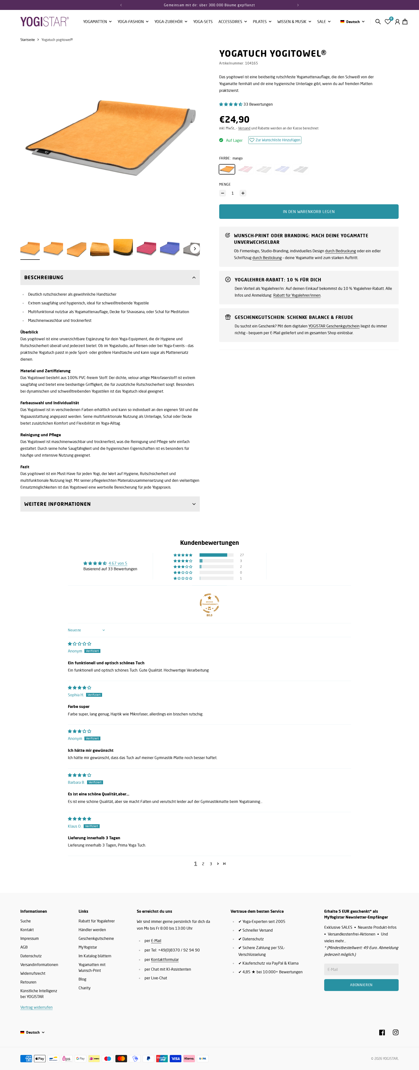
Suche (25, 921)
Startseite (27, 40)
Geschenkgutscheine (96, 938)
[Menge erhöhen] (243, 193)
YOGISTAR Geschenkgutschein (334, 326)
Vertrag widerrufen (36, 1007)
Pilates (260, 22)
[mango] (227, 169)
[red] (245, 169)
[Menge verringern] (222, 193)
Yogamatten (95, 22)
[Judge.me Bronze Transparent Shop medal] (209, 603)
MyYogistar (88, 947)
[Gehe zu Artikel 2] (53, 248)
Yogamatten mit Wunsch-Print (92, 967)
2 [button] (203, 863)
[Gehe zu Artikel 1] (30, 248)
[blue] (282, 169)
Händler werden (92, 929)
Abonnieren (361, 985)
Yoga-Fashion (131, 22)
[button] (231, 104)
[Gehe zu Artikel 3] (76, 248)
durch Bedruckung (340, 250)
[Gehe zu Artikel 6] (146, 248)
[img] (79, 643)
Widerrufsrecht (32, 973)
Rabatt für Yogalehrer (97, 921)
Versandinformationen (39, 964)
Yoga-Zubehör (168, 22)
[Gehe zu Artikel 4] (100, 248)
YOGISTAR (390, 1058)
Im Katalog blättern (95, 955)
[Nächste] (298, 5)
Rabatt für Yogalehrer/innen (297, 295)
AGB (24, 947)
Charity (85, 987)
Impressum (29, 938)
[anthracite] (300, 169)
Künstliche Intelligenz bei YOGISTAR (38, 993)
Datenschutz (31, 955)
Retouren (28, 982)
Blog (82, 979)
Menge (225, 184)
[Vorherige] (121, 5)
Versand (244, 128)
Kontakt (27, 929)
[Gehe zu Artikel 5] (123, 248)
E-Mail (156, 940)
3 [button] (211, 863)
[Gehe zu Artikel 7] (169, 248)
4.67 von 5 (118, 563)
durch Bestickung (267, 257)
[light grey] (264, 169)
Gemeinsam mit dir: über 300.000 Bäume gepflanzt (209, 5)
